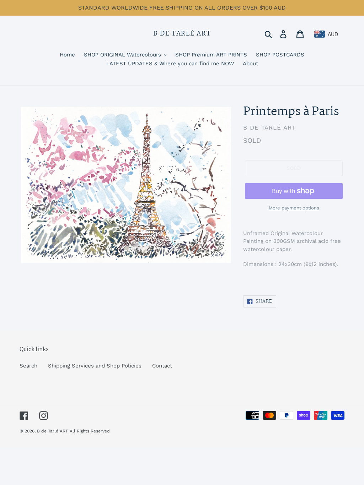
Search (28, 366)
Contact (162, 366)
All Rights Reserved (90, 431)
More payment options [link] (294, 208)
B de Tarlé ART (182, 34)
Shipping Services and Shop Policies (94, 366)
